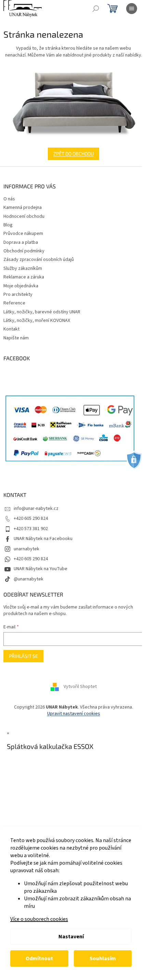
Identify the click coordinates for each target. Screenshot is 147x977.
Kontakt (11, 329)
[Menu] (131, 8)
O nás (9, 199)
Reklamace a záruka (23, 277)
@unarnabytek (28, 579)
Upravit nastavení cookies (73, 713)
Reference (14, 303)
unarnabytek (26, 549)
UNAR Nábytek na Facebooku (43, 538)
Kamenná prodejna (22, 207)
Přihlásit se (23, 656)
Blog (8, 225)
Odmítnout (39, 958)
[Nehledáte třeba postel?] (73, 103)
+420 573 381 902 (31, 528)
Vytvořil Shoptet (80, 686)
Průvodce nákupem (23, 233)
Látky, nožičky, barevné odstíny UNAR (41, 312)
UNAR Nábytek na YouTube (40, 568)
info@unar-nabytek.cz (36, 508)
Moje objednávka (20, 286)
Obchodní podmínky (23, 251)
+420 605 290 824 (31, 518)
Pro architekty (17, 294)
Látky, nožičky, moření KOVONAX (36, 320)
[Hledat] (96, 8)
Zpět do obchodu (73, 153)
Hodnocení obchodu (23, 216)
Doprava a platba (20, 242)
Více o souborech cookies (39, 919)
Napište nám (16, 338)
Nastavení (71, 936)
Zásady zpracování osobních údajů (38, 259)
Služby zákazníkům (22, 268)
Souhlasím (103, 958)
